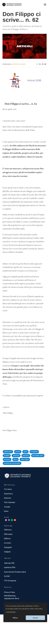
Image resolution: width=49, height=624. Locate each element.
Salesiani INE (9, 563)
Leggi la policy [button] (11, 612)
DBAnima (7, 530)
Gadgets (7, 552)
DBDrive (7, 538)
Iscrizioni (7, 543)
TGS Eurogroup (10, 581)
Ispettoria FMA (9, 567)
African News (19, 64)
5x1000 (7, 576)
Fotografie (8, 547)
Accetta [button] (35, 618)
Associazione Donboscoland (15, 572)
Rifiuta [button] (15, 618)
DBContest (8, 534)
